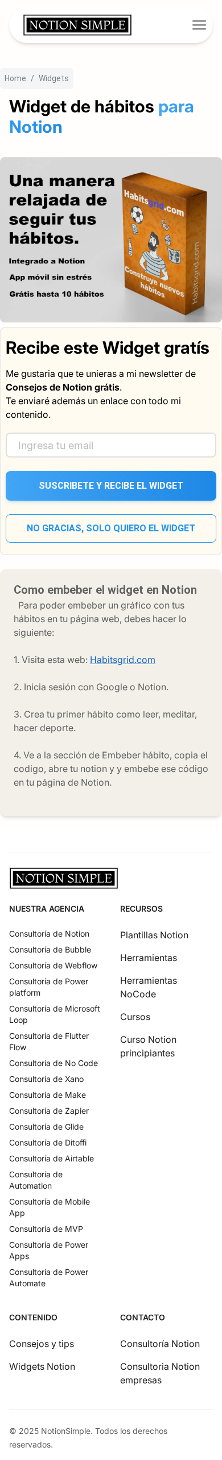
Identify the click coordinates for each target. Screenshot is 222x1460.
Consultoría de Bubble (50, 949)
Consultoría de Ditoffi (48, 1142)
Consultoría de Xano (46, 1079)
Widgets (54, 78)
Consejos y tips (41, 1343)
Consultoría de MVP (46, 1229)
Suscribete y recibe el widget (111, 485)
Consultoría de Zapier (49, 1110)
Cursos (135, 1016)
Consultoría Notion (160, 1343)
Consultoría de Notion (49, 933)
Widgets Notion (42, 1366)
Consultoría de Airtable (51, 1158)
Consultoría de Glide (46, 1126)
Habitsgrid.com (122, 659)
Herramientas (148, 957)
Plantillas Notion (154, 935)
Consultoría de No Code (53, 1063)
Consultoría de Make (47, 1095)
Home (15, 78)
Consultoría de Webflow (53, 965)
